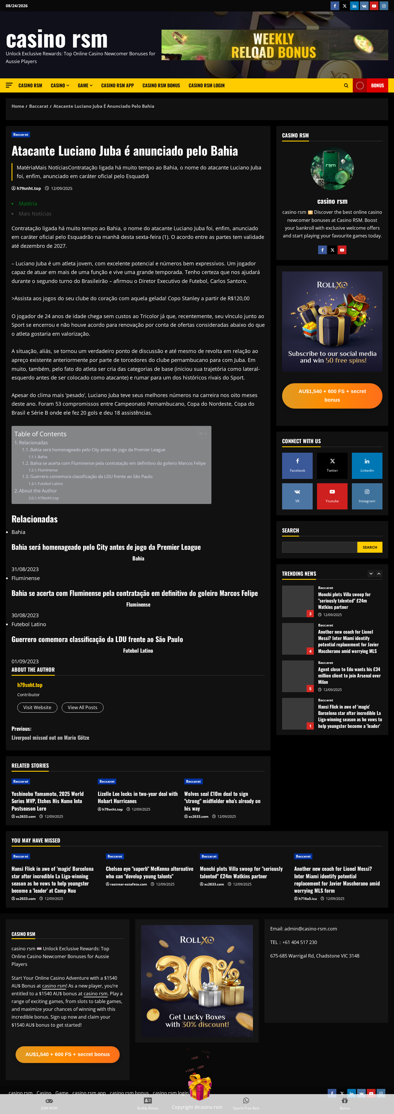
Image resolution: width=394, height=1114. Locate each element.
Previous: (50, 733)
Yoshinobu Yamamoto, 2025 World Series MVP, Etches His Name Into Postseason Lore (48, 801)
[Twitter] (332, 250)
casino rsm (57, 37)
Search (290, 530)
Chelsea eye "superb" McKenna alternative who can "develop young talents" (298, 714)
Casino (58, 85)
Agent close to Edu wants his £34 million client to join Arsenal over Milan (298, 639)
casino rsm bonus (161, 85)
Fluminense (48, 470)
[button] (9, 85)
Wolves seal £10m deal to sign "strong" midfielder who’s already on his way (222, 801)
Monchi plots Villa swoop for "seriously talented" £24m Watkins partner (241, 872)
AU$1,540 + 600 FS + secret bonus (332, 395)
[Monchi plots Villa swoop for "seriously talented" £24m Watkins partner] (244, 856)
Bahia (42, 456)
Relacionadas (33, 442)
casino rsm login (207, 85)
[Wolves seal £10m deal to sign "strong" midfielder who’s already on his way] (224, 781)
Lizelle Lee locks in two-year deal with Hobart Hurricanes (138, 797)
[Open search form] (346, 85)
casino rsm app (117, 85)
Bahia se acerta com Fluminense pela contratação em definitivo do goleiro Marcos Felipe (118, 463)
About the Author (38, 491)
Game (83, 85)
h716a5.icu (308, 898)
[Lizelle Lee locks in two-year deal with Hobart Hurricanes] (138, 781)
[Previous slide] (371, 573)
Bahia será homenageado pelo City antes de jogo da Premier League (97, 449)
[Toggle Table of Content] (199, 434)
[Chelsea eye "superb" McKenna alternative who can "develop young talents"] (150, 856)
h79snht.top (29, 188)
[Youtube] (342, 250)
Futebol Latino (50, 483)
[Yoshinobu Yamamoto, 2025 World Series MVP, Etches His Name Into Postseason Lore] (52, 781)
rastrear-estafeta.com (128, 884)
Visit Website (37, 707)
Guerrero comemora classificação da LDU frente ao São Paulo (91, 476)
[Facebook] (322, 250)
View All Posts (82, 707)
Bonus (377, 85)
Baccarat (20, 134)
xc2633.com (26, 816)
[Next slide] (378, 573)
